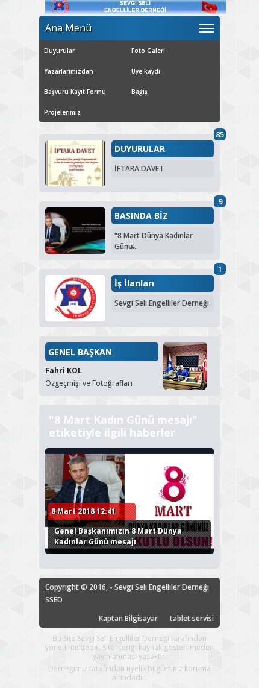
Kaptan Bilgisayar (128, 618)
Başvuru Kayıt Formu (75, 91)
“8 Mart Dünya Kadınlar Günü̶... (153, 240)
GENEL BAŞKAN (80, 352)
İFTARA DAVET (139, 168)
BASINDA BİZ (141, 215)
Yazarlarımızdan (68, 71)
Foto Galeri (148, 50)
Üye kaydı (145, 71)
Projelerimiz (62, 112)
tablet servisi (192, 618)
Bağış (139, 91)
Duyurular (59, 50)
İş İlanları (134, 283)
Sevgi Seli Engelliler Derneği (161, 303)
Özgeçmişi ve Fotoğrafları (89, 383)
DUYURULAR (139, 149)
